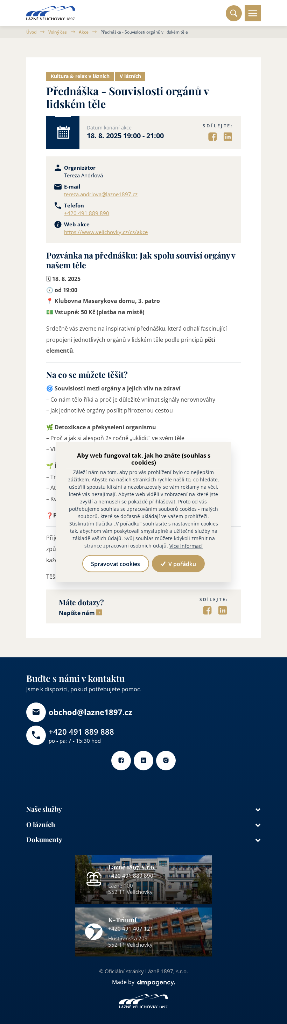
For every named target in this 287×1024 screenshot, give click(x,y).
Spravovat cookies (115, 563)
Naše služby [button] (44, 809)
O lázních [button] (40, 824)
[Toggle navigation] (253, 13)
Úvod (31, 32)
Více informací (186, 545)
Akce (84, 32)
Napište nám (77, 613)
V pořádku (181, 563)
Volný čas (57, 32)
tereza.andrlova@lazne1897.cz (101, 194)
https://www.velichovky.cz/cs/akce (106, 232)
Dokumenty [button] (44, 839)
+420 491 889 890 (86, 213)
